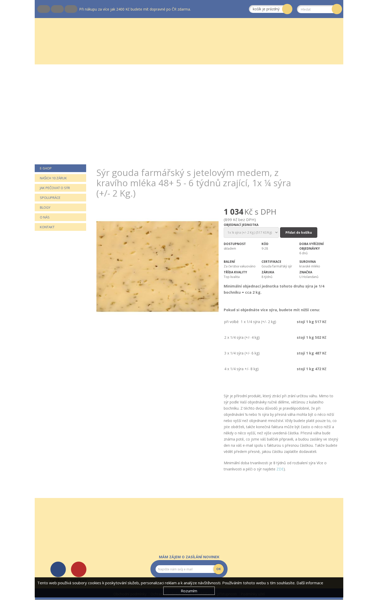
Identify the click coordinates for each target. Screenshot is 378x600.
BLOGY (45, 207)
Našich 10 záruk (53, 178)
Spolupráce (50, 197)
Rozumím (189, 590)
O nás (45, 217)
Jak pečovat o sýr (55, 187)
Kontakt (47, 227)
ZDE (280, 469)
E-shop (46, 168)
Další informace (309, 582)
